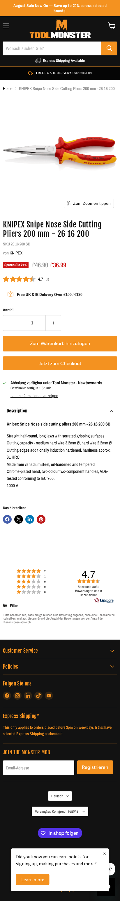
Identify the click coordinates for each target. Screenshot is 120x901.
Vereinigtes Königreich (57, 811)
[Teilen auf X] (18, 519)
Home (8, 88)
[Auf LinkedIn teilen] (29, 519)
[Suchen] (109, 48)
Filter (13, 605)
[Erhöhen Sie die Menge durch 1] (53, 323)
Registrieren (95, 767)
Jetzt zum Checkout (60, 363)
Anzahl (8, 310)
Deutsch (57, 795)
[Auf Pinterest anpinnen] (41, 519)
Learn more (32, 879)
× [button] (104, 853)
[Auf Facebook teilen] (7, 519)
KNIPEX (16, 253)
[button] (60, 411)
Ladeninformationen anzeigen (34, 396)
